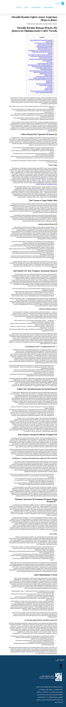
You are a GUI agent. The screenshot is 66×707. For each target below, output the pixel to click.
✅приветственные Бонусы (45, 44)
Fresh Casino (49, 41)
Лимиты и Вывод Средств (45, 49)
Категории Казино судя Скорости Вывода (41, 70)
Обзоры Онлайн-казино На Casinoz (43, 78)
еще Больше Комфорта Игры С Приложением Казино (44, 68)
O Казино (50, 86)
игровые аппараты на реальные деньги (46, 184)
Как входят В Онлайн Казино (44, 83)
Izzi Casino (50, 62)
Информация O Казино (46, 73)
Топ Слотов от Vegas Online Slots (44, 43)
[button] (39, 10)
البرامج (26, 7)
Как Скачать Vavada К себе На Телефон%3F (41, 54)
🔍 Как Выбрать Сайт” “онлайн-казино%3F (40, 50)
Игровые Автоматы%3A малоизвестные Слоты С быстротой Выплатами (41, 91)
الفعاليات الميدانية (36, 7)
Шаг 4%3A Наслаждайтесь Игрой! (43, 72)
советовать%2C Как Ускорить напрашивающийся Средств (44, 46)
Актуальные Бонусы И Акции (44, 76)
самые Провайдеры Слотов (45, 63)
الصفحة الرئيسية (48, 7)
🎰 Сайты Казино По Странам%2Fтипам (41, 40)
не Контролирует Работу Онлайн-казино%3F (40, 65)
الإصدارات (18, 7)
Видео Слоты (49, 88)
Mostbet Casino (49, 75)
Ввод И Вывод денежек (46, 85)
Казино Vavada (48, 89)
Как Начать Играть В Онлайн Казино (42, 66)
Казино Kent (49, 82)
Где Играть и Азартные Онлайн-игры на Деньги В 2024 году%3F (41, 57)
